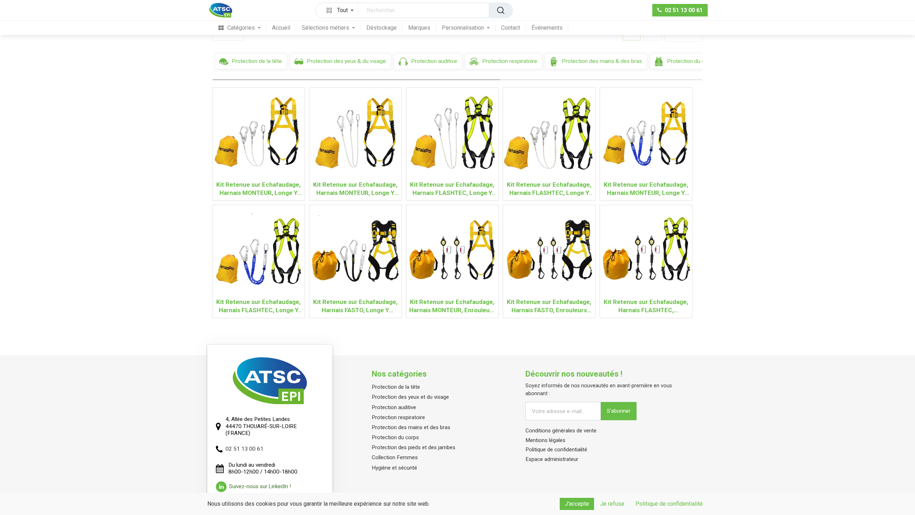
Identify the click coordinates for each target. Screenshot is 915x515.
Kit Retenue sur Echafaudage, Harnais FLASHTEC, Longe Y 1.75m (452, 188)
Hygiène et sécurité (394, 468)
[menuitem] (239, 28)
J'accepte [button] (577, 503)
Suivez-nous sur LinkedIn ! (260, 486)
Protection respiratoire (398, 417)
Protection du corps (395, 437)
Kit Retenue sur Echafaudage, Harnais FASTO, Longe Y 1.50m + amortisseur (355, 306)
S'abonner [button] (618, 411)
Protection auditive (394, 407)
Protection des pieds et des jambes (413, 447)
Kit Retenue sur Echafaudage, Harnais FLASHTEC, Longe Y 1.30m (549, 188)
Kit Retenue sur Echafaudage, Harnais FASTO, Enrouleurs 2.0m (549, 306)
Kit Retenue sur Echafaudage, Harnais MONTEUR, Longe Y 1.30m (258, 188)
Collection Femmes (395, 457)
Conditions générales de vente (561, 430)
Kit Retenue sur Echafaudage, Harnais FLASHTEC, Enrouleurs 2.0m (646, 306)
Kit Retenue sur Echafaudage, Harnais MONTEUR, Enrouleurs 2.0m (452, 306)
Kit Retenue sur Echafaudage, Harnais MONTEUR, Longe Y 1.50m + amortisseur (646, 188)
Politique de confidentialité (556, 449)
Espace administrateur (551, 459)
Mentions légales (545, 440)
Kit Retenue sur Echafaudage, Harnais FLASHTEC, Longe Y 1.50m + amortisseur (258, 306)
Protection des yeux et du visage (410, 397)
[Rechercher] (501, 10)
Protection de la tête (396, 387)
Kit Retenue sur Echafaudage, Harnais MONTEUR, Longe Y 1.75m (355, 188)
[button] (338, 10)
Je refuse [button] (612, 503)
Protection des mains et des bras (411, 427)
